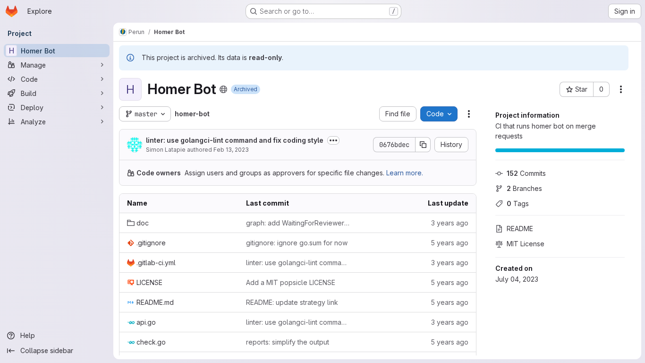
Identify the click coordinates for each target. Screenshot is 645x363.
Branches (524, 188)
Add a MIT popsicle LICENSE (290, 282)
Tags (518, 203)
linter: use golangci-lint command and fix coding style (234, 140)
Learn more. (404, 173)
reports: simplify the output (287, 342)
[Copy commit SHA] (423, 144)
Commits (526, 173)
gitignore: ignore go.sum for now (297, 243)
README (520, 229)
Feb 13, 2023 (231, 149)
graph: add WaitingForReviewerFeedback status (298, 223)
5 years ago (449, 243)
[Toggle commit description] (333, 140)
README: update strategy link (292, 302)
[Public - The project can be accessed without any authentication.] (223, 89)
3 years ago (449, 223)
